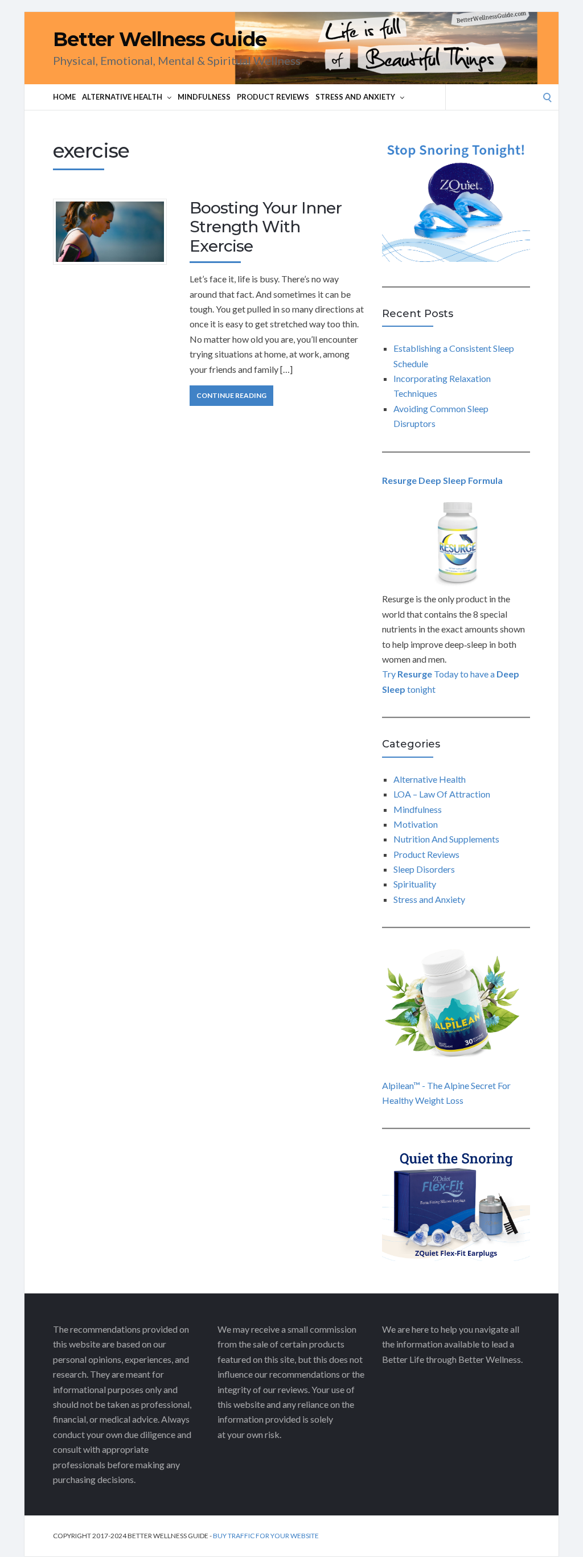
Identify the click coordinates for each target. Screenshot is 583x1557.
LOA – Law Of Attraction (441, 793)
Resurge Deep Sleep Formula (442, 480)
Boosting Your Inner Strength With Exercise (266, 227)
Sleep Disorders (424, 869)
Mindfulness (204, 96)
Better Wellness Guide (159, 39)
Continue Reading (231, 395)
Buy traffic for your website (266, 1535)
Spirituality (414, 883)
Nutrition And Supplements (446, 838)
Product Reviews (273, 96)
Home (64, 96)
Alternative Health (122, 96)
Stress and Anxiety (355, 96)
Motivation (415, 824)
